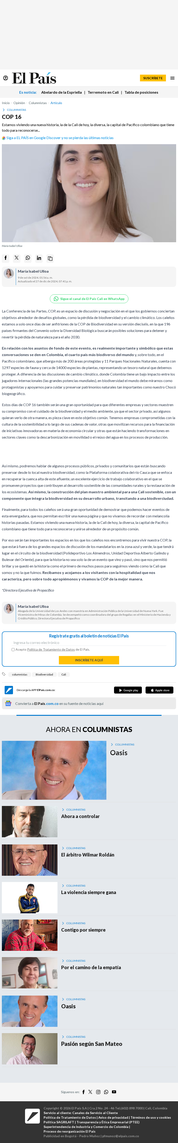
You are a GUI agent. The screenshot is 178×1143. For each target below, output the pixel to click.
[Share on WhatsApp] (28, 258)
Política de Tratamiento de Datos (51, 649)
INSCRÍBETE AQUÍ (89, 660)
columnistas (19, 674)
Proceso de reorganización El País (69, 1131)
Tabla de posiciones (141, 92)
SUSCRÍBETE (153, 78)
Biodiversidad (44, 674)
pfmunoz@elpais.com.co (120, 1136)
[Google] (128, 690)
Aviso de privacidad (113, 1117)
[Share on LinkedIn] (39, 258)
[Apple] (159, 690)
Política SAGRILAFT (59, 1122)
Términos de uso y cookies (150, 1117)
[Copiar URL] (50, 258)
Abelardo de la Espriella (61, 92)
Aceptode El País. (53, 649)
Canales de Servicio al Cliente (95, 1113)
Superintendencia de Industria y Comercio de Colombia (86, 1127)
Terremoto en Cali (103, 92)
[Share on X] (16, 258)
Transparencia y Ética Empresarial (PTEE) (108, 1122)
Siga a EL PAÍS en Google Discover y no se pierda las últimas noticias (60, 137)
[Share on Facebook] (5, 258)
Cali (63, 674)
